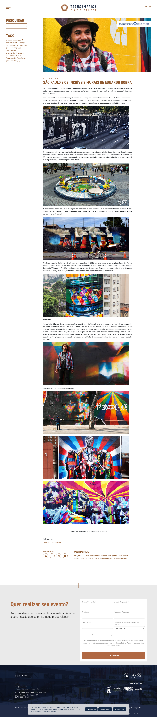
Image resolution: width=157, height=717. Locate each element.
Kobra (120, 556)
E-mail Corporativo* (121, 602)
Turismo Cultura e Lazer (52, 542)
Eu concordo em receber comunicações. (99, 635)
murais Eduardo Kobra (82, 558)
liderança (15, 48)
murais (125, 556)
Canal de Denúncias (135, 714)
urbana (124, 558)
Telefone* (85, 612)
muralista (108, 558)
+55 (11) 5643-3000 (22, 687)
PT (146, 6)
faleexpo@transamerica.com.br (27, 689)
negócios (11, 50)
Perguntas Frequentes (134, 708)
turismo (15, 61)
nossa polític (138, 643)
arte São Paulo (83, 556)
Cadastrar (113, 655)
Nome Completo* (88, 602)
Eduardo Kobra (105, 556)
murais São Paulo (98, 558)
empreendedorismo (14, 40)
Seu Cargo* (86, 622)
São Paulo (15, 55)
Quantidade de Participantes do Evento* (126, 623)
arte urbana (94, 556)
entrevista (11, 43)
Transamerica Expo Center (78, 7)
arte (75, 556)
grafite (114, 556)
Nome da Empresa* (121, 612)
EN (150, 6)
